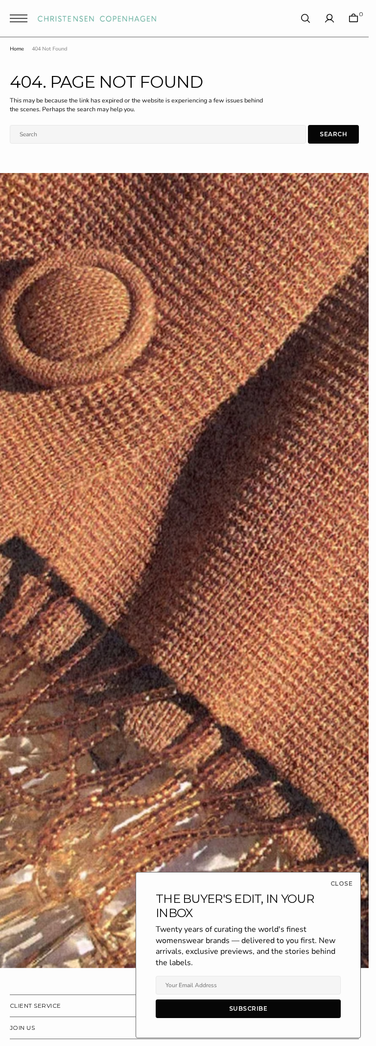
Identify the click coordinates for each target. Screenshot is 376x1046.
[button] (21, 18)
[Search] (305, 18)
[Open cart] (353, 18)
